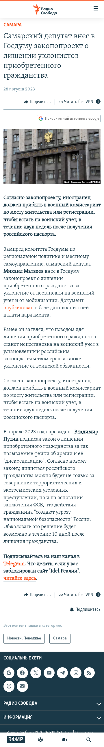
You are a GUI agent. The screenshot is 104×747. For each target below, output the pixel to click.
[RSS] (89, 672)
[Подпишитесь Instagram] (75, 672)
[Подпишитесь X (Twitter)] (35, 672)
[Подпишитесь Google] (8, 672)
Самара (12, 25)
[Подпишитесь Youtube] (49, 672)
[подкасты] (40, 740)
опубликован (18, 308)
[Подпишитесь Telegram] (62, 672)
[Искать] (88, 740)
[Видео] (64, 740)
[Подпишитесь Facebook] (22, 672)
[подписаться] (22, 686)
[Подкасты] (8, 686)
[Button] (37, 102)
